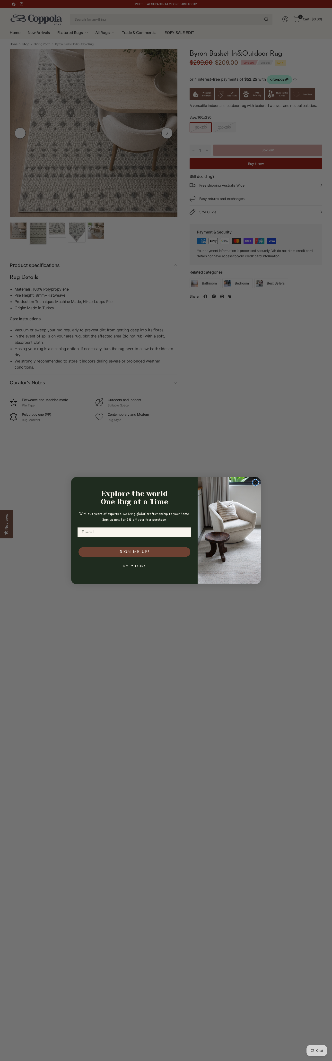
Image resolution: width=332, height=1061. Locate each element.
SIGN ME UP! (134, 552)
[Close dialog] (255, 482)
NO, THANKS (134, 566)
